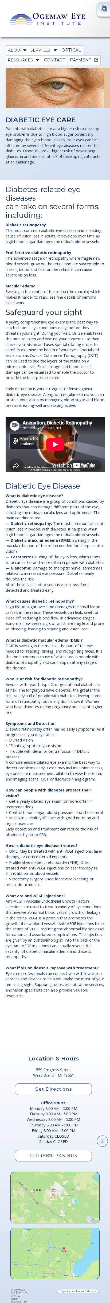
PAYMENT (81, 60)
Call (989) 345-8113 (53, 1155)
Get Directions (53, 1089)
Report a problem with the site (78, 1291)
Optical (71, 50)
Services (40, 50)
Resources (20, 60)
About (15, 50)
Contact (54, 60)
